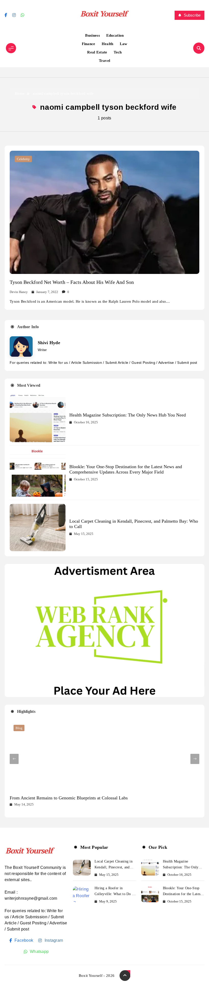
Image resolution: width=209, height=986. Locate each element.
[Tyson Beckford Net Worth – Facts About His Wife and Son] (104, 212)
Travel (104, 61)
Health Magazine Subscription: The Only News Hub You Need (127, 415)
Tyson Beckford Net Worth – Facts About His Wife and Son (72, 282)
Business (92, 35)
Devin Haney (19, 292)
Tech (118, 52)
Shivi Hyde (49, 342)
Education (115, 35)
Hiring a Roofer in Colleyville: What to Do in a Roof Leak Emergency (115, 894)
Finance (88, 44)
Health (107, 44)
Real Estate (97, 52)
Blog (19, 728)
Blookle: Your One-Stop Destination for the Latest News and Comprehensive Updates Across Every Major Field (125, 469)
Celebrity (23, 159)
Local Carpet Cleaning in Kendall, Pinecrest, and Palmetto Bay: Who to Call (115, 867)
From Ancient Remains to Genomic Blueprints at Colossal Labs (69, 797)
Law (123, 44)
